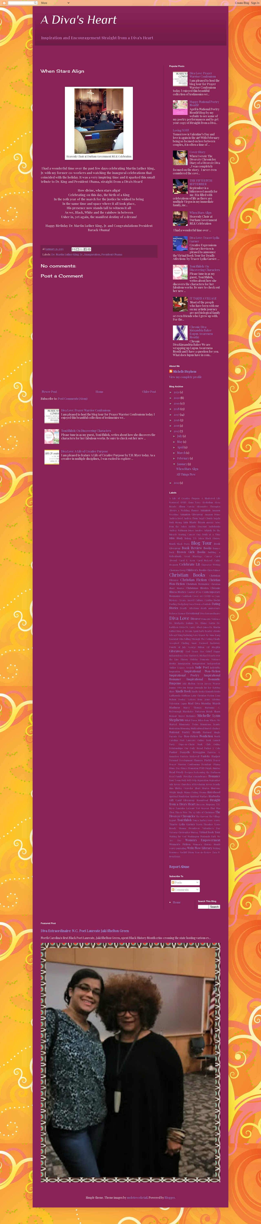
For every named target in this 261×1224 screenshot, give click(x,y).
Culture (199, 600)
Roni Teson (175, 780)
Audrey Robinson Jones (181, 530)
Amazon (205, 510)
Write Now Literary (199, 848)
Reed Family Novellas (180, 776)
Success (200, 804)
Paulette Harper (210, 756)
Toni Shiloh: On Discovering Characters (86, 431)
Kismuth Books (213, 691)
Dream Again (191, 631)
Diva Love (179, 618)
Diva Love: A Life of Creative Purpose (84, 451)
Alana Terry (194, 502)
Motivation (174, 728)
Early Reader (205, 631)
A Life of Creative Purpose (184, 498)
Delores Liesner (177, 613)
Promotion (193, 768)
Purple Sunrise (212, 768)
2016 (177, 420)
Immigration (184, 663)
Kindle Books (198, 691)
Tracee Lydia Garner (182, 824)
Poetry (208, 760)
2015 (177, 426)
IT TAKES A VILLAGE (203, 298)
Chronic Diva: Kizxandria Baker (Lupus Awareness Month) (201, 332)
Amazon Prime (212, 514)
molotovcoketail (137, 1197)
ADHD (183, 502)
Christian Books (187, 575)
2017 (177, 415)
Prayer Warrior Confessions (184, 764)
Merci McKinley (187, 715)
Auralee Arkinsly (203, 530)
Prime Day (174, 768)
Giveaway (176, 651)
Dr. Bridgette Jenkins (181, 623)
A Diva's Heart (79, 19)
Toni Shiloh (184, 820)
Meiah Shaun (213, 711)
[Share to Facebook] (85, 249)
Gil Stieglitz (213, 647)
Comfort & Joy (194, 592)
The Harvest (202, 816)
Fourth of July (177, 647)
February (183, 458)
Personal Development (181, 760)
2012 (177, 483)
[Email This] (74, 249)
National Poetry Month (184, 732)
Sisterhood (213, 792)
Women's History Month (206, 844)
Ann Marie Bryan (194, 522)
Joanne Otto (175, 687)
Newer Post (49, 392)
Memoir (173, 715)
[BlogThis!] (77, 249)
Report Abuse (179, 866)
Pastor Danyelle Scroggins (187, 752)
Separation (202, 780)
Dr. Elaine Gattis (205, 623)
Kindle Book (183, 691)
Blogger (170, 1197)
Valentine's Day (211, 828)
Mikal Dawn (191, 720)
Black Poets (183, 543)
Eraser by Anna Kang (209, 635)
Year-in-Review (203, 852)
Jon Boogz (188, 687)
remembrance (200, 776)
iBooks (172, 663)
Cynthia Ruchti (212, 600)
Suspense (210, 804)
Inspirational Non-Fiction (202, 671)
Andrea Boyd (176, 518)
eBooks (216, 631)
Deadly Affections (189, 608)
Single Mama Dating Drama (191, 792)
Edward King (176, 635)
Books (207, 548)
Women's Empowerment (202, 840)
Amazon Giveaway (191, 514)
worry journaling (177, 848)
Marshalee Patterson (194, 711)
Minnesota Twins (188, 724)
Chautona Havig (177, 570)
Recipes (189, 772)
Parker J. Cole (212, 748)
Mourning (185, 728)
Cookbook (186, 596)
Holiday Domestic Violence (205, 659)
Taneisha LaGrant (185, 808)
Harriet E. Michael (198, 655)
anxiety (210, 522)
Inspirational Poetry (184, 675)
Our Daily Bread (193, 748)
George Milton (196, 647)
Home (99, 392)
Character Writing (210, 564)
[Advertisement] (88, 52)
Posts (178, 882)
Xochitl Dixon (187, 852)
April (180, 447)
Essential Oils (176, 638)
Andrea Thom (191, 518)
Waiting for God (177, 836)
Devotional (192, 613)
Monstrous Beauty (210, 724)
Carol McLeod (204, 560)
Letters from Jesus (199, 699)
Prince (184, 768)
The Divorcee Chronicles (194, 814)
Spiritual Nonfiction (179, 796)
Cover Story (197, 152)
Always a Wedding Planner (184, 510)
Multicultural (197, 728)
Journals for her (203, 687)
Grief (209, 651)
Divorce (196, 619)
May (180, 442)
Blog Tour (201, 543)
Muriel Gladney (212, 728)
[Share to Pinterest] (89, 249)
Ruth (183, 780)
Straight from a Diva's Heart (194, 802)
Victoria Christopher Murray (183, 832)
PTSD (202, 768)
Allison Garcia (186, 506)
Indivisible (215, 667)
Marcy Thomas (192, 707)
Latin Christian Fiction (203, 695)
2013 (177, 431)
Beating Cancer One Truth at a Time (199, 534)
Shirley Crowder (184, 788)
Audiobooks (214, 526)
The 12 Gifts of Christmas (201, 812)
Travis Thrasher (204, 824)
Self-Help (192, 780)
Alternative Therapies (208, 506)
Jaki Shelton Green (193, 683)
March (181, 453)
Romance (214, 776)
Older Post (149, 392)
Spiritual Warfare (199, 796)
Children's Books (196, 570)
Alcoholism (207, 502)
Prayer (216, 760)
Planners (198, 760)
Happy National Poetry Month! (204, 103)
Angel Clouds (205, 518)
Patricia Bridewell (189, 756)
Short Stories (202, 788)
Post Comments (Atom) (72, 399)
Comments (181, 890)
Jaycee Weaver (212, 683)
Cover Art (197, 596)
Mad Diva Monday (199, 703)
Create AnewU (187, 600)
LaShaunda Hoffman (179, 695)
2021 (177, 392)
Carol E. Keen (187, 560)
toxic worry (214, 820)
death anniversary (210, 608)
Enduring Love (190, 635)
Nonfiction (206, 736)
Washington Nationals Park (202, 836)
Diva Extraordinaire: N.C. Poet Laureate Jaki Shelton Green (85, 930)
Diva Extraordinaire (210, 613)
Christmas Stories (197, 588)
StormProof (202, 800)
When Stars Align (200, 213)
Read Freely (176, 772)
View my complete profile (185, 377)
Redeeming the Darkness (207, 772)
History (184, 659)
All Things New (186, 474)
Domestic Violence (210, 618)
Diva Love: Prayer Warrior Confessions (86, 410)
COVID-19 (208, 596)
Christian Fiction (193, 579)
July (180, 436)
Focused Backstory (209, 643)
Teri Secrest (202, 808)
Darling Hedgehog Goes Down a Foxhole (190, 604)
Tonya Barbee (199, 820)
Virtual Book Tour (209, 832)
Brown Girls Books (191, 552)
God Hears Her (195, 651)
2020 (177, 398)
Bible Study (176, 538)
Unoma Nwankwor (189, 828)
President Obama (111, 254)
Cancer (208, 556)
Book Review (192, 548)
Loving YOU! (181, 130)
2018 (177, 409)
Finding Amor (189, 643)
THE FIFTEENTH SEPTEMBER (201, 182)
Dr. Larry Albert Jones (197, 627)
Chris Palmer (213, 570)
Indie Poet (202, 667)
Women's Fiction (179, 844)
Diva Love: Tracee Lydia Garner (204, 239)
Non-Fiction (191, 736)
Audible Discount (197, 526)
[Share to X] (81, 249)
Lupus (184, 703)
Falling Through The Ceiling (198, 638)
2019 (177, 403)
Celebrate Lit (189, 564)
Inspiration (174, 671)
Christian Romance (197, 584)
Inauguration (92, 254)
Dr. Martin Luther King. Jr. (67, 254)
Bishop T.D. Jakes (194, 538)
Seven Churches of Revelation (189, 784)
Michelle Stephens (184, 371)
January (182, 464)
